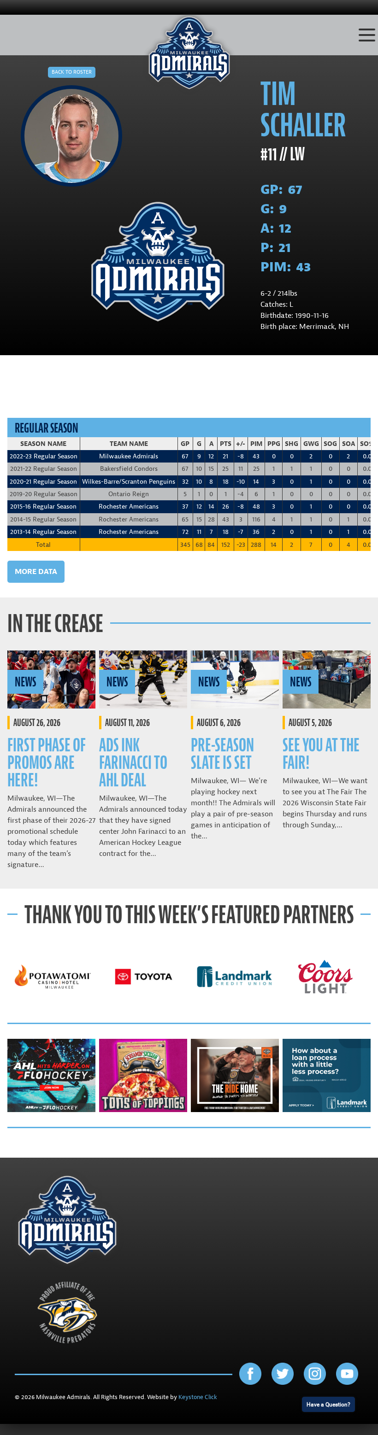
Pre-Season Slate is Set (222, 753)
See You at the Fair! (321, 753)
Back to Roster (72, 72)
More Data (36, 571)
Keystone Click (197, 1397)
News (25, 682)
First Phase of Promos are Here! (46, 762)
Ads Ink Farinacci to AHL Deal (133, 762)
